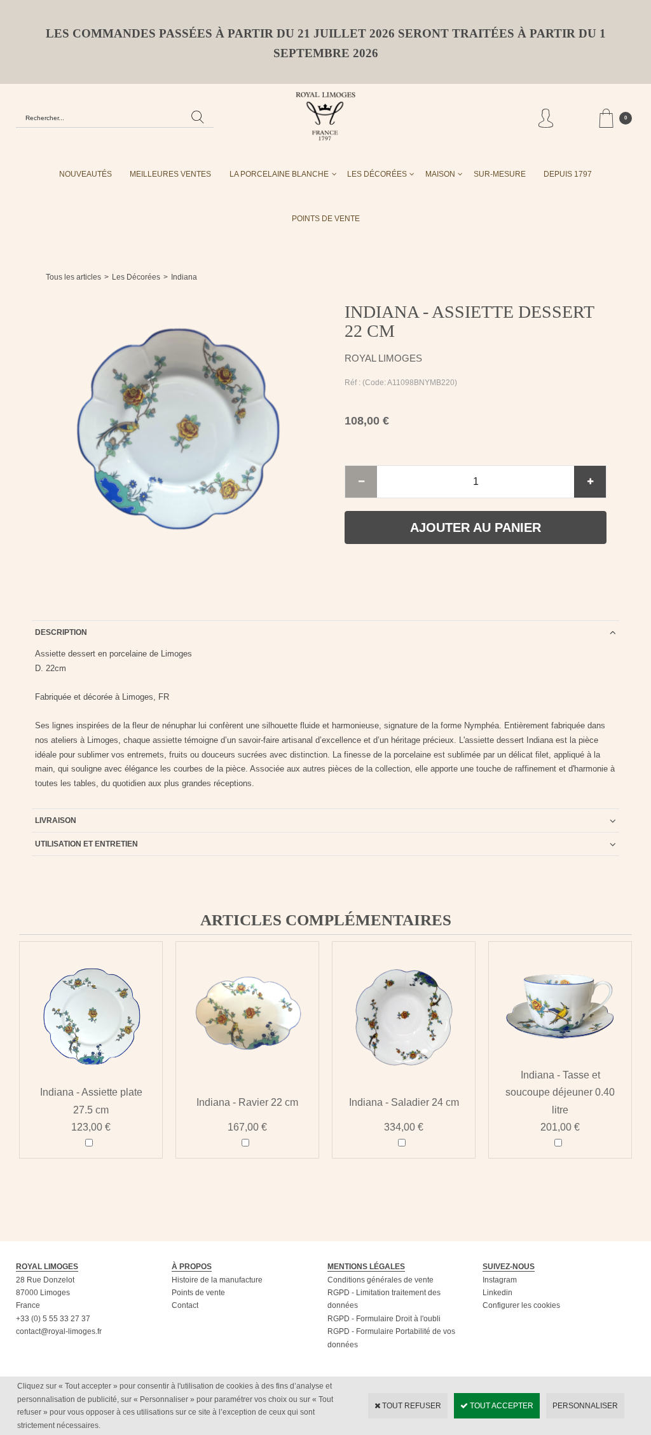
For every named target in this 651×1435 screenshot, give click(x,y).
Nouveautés (85, 174)
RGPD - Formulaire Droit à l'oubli (384, 1318)
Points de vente (198, 1292)
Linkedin (497, 1292)
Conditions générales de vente (380, 1279)
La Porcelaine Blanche (279, 174)
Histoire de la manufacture (217, 1279)
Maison (440, 174)
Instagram (500, 1279)
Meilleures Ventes (170, 174)
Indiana (184, 277)
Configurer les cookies (521, 1305)
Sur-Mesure (500, 174)
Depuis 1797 (568, 174)
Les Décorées (377, 174)
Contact (185, 1305)
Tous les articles (73, 277)
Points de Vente (326, 218)
